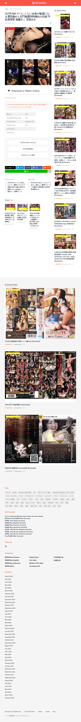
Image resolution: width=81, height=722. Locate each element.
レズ (18, 499)
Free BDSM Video (29, 711)
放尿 (17, 502)
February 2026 (9, 594)
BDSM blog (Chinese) (12, 557)
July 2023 (8, 683)
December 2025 (10, 599)
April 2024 (8, 657)
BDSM (14, 492)
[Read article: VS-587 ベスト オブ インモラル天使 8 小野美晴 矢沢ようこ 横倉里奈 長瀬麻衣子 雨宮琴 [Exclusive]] (65, 78)
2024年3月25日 (34, 228)
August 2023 (9, 680)
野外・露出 (47, 506)
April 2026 (8, 588)
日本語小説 (57, 560)
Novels (48, 711)
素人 (62, 502)
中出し (31, 499)
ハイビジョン (63, 496)
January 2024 (9, 666)
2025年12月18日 (68, 132)
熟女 (44, 502)
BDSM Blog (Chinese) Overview (15, 525)
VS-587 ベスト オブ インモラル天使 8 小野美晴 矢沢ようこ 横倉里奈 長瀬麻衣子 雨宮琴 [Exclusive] (65, 92)
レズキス (24, 499)
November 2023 (10, 672)
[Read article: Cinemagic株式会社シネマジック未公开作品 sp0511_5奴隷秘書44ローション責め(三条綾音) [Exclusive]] (65, 178)
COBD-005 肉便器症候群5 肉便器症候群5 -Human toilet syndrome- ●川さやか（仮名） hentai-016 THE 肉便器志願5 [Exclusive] (65, 256)
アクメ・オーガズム (11, 496)
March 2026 (8, 591)
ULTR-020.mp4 (10, 98)
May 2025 (8, 620)
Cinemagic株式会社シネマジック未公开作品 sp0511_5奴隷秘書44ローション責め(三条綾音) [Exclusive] (65, 191)
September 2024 (10, 643)
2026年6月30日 (67, 65)
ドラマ (55, 496)
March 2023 (8, 695)
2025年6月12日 (9, 23)
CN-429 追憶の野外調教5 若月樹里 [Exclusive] (64, 61)
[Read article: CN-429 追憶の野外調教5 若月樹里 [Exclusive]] (65, 50)
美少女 (16, 506)
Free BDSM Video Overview (14, 536)
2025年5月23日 (22, 222)
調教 (27, 506)
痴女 (57, 502)
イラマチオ (39, 496)
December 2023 (10, 669)
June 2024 (8, 651)
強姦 (73, 499)
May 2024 (8, 654)
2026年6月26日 (67, 229)
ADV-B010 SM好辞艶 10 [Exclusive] (17, 404)
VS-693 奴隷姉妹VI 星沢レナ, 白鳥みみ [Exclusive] (22, 341)
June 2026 (8, 582)
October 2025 (9, 605)
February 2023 (9, 698)
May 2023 (8, 689)
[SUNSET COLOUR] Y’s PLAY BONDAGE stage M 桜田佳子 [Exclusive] (65, 223)
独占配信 (50, 502)
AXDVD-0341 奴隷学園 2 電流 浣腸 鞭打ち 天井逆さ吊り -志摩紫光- (10, 217)
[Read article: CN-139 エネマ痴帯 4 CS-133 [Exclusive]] (65, 21)
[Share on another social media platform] (49, 171)
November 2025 (10, 602)
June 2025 (8, 617)
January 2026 (9, 596)
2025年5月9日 (67, 198)
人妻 (42, 499)
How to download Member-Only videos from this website (24, 516)
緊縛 (67, 502)
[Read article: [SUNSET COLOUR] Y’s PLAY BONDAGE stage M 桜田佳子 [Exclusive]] (65, 211)
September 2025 (10, 608)
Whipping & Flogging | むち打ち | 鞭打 (63, 492)
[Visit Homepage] (39, 3)
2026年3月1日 (67, 98)
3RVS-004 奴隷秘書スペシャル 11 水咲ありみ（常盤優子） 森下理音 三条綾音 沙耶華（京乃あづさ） (35, 219)
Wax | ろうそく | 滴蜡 (44, 492)
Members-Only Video (15, 9)
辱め (40, 506)
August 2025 (9, 611)
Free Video (33, 560)
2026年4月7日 (67, 264)
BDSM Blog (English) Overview (15, 523)
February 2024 (9, 663)
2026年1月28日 (18, 344)
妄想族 (62, 499)
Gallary (40, 711)
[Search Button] (75, 3)
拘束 (7, 502)
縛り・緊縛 (9, 506)
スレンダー (48, 496)
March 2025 (8, 625)
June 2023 (8, 686)
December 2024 (10, 634)
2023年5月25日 (9, 224)
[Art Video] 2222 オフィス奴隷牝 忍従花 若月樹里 (21, 216)
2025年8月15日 (18, 408)
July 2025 (8, 614)
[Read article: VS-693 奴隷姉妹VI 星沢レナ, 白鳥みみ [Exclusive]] (40, 313)
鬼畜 (59, 506)
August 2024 (9, 646)
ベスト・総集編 (10, 499)
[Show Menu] (6, 3)
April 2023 (8, 692)
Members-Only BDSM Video (13, 711)
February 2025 (9, 628)
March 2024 (8, 660)
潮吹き (39, 502)
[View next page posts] (42, 479)
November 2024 (10, 637)
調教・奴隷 (34, 506)
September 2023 (10, 678)
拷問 (12, 502)
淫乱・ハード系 (30, 502)
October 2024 (9, 640)
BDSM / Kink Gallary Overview (15, 521)
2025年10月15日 (68, 165)
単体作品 (48, 499)
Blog (54, 711)
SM (34, 492)
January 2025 (9, 631)
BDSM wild (59, 37)
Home (6, 9)
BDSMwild (12, 715)
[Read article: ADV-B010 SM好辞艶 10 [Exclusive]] (40, 376)
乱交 (37, 499)
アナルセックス (29, 496)
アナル (21, 496)
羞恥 (22, 506)
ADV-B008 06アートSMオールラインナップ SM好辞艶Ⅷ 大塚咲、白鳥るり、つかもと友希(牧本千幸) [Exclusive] (65, 158)
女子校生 (55, 499)
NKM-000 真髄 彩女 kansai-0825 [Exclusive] (20, 468)
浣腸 (22, 502)
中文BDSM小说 (58, 557)
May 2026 (8, 585)
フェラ (71, 496)
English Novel (34, 557)
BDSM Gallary (9, 566)
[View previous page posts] (38, 479)
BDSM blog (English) (12, 560)
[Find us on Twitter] (6, 546)
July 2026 (8, 579)
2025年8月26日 (18, 471)
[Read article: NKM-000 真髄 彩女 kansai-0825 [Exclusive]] (40, 440)
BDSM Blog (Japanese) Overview (16, 527)
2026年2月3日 (67, 37)
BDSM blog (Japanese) (12, 563)
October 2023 (9, 675)
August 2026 (9, 576)
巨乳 (68, 499)
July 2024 (8, 649)
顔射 (54, 506)
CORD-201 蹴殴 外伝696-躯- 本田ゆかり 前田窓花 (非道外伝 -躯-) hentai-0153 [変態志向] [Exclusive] (65, 126)
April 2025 (8, 623)
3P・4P (8, 492)
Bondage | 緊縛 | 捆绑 (25, 492)
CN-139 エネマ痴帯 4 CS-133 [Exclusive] (64, 33)
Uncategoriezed (34, 566)
